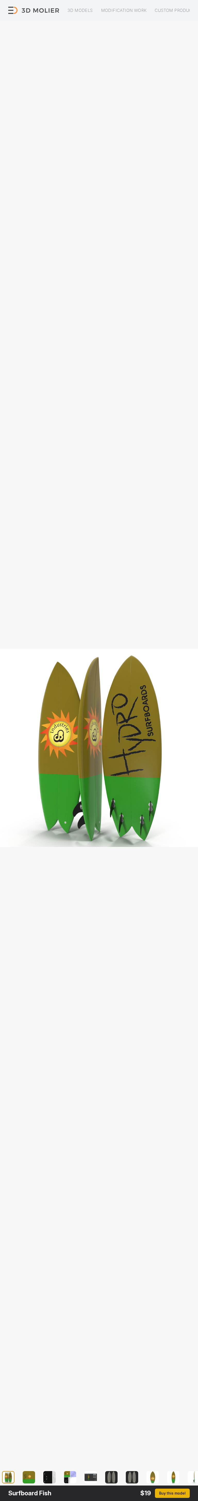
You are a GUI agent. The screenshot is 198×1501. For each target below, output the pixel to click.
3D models (80, 10)
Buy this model (172, 1493)
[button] (11, 1477)
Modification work (124, 10)
